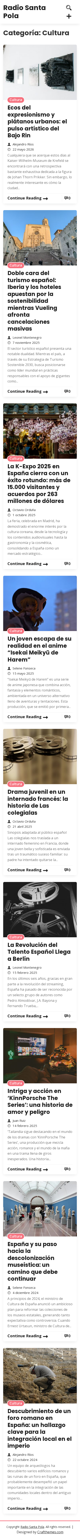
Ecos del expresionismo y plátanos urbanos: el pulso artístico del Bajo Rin (37, 121)
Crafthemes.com (50, 1532)
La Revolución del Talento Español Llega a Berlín (39, 952)
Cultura (16, 99)
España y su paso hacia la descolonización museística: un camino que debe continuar (32, 1261)
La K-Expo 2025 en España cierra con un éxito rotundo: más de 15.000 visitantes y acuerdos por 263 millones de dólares (38, 484)
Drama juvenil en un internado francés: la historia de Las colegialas (37, 802)
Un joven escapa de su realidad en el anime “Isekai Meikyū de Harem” (39, 649)
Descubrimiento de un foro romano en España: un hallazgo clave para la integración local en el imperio (39, 1428)
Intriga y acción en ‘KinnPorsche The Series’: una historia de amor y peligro (40, 1101)
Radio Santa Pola (24, 12)
